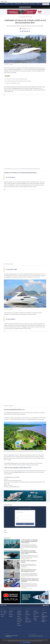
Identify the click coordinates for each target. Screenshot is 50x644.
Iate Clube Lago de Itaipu (39, 69)
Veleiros (2, 616)
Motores (10, 612)
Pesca (30, 619)
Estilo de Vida (26, 3)
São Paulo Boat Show (24, 588)
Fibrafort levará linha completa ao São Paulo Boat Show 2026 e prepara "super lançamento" (30, 580)
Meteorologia (19, 619)
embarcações (29, 90)
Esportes (27, 612)
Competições (23, 577)
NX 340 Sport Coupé (16, 88)
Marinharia (19, 618)
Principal (5, 532)
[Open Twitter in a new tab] (22, 31)
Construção (19, 611)
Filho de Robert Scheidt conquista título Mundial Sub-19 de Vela (28, 570)
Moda (26, 619)
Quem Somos (44, 612)
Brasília (35, 618)
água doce (11, 455)
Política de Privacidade (26, 642)
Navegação (11, 614)
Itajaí (34, 614)
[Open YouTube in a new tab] (25, 31)
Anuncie (43, 618)
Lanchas (4, 612)
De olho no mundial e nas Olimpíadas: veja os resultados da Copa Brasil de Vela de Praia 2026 (29, 541)
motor (11, 274)
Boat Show (32, 3)
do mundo (13, 72)
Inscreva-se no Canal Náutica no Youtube (13, 83)
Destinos (26, 611)
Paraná (6, 71)
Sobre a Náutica (43, 610)
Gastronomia (27, 614)
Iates (1, 611)
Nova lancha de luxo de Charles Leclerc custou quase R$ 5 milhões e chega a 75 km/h (29, 552)
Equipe (43, 614)
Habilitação (19, 612)
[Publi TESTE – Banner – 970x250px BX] (25, 597)
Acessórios (11, 611)
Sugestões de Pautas (44, 621)
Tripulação (19, 625)
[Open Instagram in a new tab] (24, 31)
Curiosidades (23, 559)
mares (23, 325)
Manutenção (19, 614)
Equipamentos (18, 3)
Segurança (11, 616)
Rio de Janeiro (36, 612)
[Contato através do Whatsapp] (43, 605)
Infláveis (5, 611)
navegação (23, 183)
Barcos (6, 3)
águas (33, 86)
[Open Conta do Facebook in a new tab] (20, 31)
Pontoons (2, 614)
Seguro (18, 623)
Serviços (11, 3)
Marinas (18, 616)
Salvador (35, 619)
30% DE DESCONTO (28, 7)
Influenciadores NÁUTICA (44, 617)
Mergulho (27, 618)
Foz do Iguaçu (36, 616)
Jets (1, 612)
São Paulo (35, 611)
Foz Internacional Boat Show (14, 69)
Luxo (26, 616)
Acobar (9, 459)
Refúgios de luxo (28, 621)
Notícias (38, 3)
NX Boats (32, 68)
